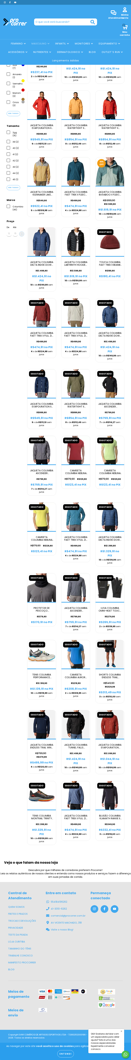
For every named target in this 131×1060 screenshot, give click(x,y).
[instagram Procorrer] (5, 2)
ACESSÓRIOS (16, 52)
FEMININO (17, 43)
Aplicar (21, 234)
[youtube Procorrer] (15, 2)
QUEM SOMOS (16, 907)
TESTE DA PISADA (18, 934)
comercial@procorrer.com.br (68, 915)
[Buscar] (93, 22)
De (8, 227)
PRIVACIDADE (15, 927)
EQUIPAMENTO (108, 43)
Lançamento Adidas (65, 60)
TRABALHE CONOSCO (20, 955)
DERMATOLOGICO (69, 52)
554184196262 (59, 902)
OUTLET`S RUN (111, 52)
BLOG (92, 52)
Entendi (66, 1053)
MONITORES (83, 43)
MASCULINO (39, 43)
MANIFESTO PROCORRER (22, 962)
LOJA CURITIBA (16, 941)
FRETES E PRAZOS (18, 914)
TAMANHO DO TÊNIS (19, 948)
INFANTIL (61, 43)
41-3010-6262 (59, 908)
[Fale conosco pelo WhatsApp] (125, 1054)
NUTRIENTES (41, 52)
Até (14, 227)
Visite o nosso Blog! (62, 929)
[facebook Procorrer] (10, 2)
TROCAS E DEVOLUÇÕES (22, 920)
